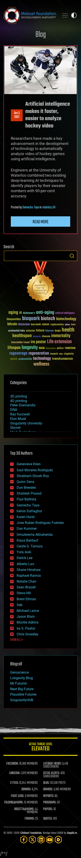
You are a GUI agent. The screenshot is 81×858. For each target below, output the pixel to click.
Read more (41, 222)
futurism (49, 331)
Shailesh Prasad (29, 493)
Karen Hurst (26, 517)
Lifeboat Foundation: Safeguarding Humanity (29, 15)
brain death (36, 324)
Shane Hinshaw (29, 570)
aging (13, 312)
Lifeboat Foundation (30, 833)
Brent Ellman (26, 599)
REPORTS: (48, 796)
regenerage (18, 353)
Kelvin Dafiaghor (29, 511)
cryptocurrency (57, 324)
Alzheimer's (29, 313)
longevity (30, 347)
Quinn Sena (25, 482)
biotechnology (66, 319)
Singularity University (26, 423)
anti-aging (45, 312)
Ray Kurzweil (20, 414)
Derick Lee (24, 558)
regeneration (39, 353)
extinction (30, 331)
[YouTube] (49, 839)
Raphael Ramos (29, 576)
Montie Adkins (27, 622)
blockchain (24, 324)
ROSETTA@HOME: (24, 809)
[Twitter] (32, 839)
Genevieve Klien (29, 464)
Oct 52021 (17, 115)
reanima (70, 348)
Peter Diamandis (22, 405)
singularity (69, 354)
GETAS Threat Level (40, 747)
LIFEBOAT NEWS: (52, 764)
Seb (19, 605)
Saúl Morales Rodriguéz (35, 470)
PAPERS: (48, 809)
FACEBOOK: (12, 764)
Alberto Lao (25, 564)
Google (58, 331)
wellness (41, 364)
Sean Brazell (26, 587)
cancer (45, 324)
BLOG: (46, 783)
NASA (42, 348)
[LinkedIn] (41, 839)
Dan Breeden (26, 488)
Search (72, 256)
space (13, 359)
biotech (48, 319)
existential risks (16, 331)
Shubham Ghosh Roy (33, 476)
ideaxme (46, 336)
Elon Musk (18, 419)
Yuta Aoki (24, 552)
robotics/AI (49, 207)
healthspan (22, 336)
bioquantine (14, 319)
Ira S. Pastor (26, 628)
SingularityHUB (21, 700)
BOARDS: (48, 789)
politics (60, 348)
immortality (60, 335)
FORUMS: (30, 819)
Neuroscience (51, 348)
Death (73, 325)
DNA (13, 410)
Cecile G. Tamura (30, 546)
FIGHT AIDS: (17, 796)
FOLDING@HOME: (13, 802)
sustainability (25, 359)
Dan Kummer (27, 528)
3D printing (18, 396)
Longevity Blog (21, 678)
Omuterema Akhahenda (35, 535)
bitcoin (12, 324)
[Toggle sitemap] (65, 15)
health (68, 330)
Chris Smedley (27, 634)
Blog (40, 35)
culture (67, 325)
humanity (37, 336)
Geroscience (19, 672)
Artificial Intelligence (65, 313)
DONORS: (26, 789)
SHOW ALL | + (16, 640)
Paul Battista (26, 499)
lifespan (14, 347)
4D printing (18, 401)
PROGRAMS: (49, 802)
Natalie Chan (26, 581)
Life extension (59, 342)
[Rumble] (58, 839)
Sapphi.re (72, 833)
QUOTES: (47, 819)
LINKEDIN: (14, 773)
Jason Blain (26, 616)
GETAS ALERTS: (51, 773)
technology (42, 358)
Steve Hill (24, 593)
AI (20, 313)
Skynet (15, 428)
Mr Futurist (18, 683)
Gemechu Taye (30, 207)
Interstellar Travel (20, 342)
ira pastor (38, 341)
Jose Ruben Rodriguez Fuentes (40, 523)
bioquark (31, 319)
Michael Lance (28, 611)
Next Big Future (21, 689)
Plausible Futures (23, 694)
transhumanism (62, 359)
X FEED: (14, 783)
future (40, 330)
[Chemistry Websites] (40, 282)
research (54, 354)
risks (61, 354)
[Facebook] (23, 839)
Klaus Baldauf (27, 540)
